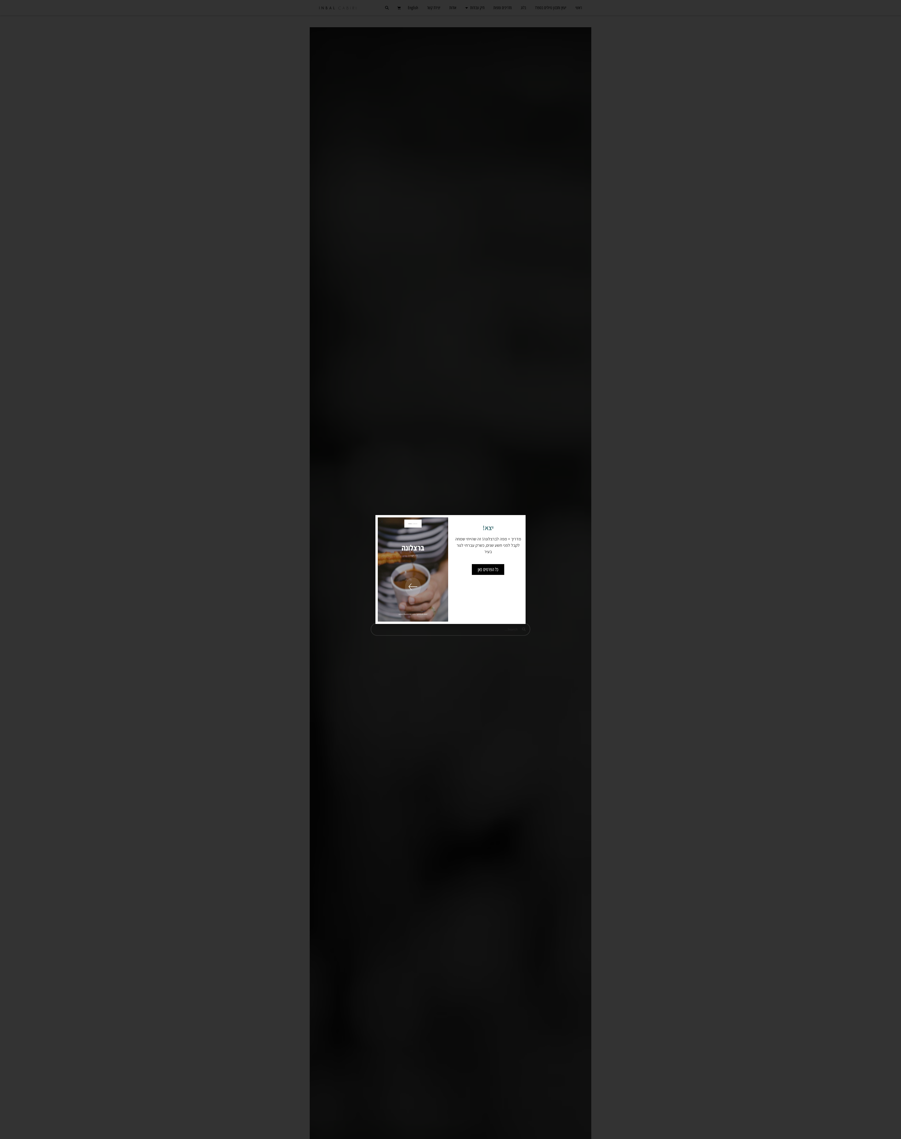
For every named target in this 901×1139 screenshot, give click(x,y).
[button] (382, 521)
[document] (450, 569)
